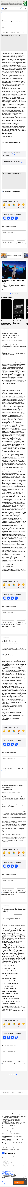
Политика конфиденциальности (8, 1182)
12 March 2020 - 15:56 (6, 914)
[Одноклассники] (8, 218)
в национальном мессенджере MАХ (13, 162)
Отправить (21, 242)
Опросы (20, 1092)
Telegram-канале (17, 154)
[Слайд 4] (15, 293)
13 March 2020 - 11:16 (6, 643)
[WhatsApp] (16, 218)
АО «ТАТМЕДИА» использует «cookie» (7, 1174)
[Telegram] (12, 218)
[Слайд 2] (12, 293)
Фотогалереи (5, 1092)
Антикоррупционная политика (7, 1172)
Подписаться (19, 1182)
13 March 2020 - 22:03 (6, 25)
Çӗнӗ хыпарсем (5, 17)
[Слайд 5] (17, 293)
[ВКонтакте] (4, 218)
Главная (14, 1092)
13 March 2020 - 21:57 (6, 340)
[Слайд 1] (10, 293)
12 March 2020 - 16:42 (6, 792)
